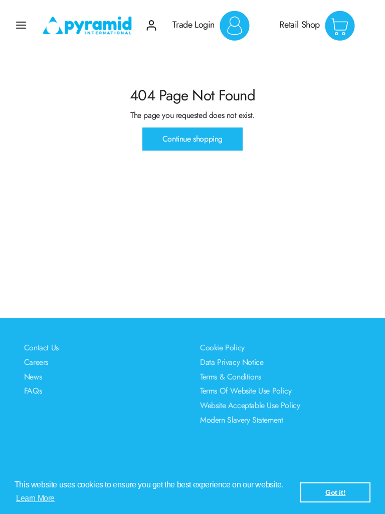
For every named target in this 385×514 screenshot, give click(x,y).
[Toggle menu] (21, 25)
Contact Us (41, 347)
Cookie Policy (222, 347)
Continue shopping (192, 139)
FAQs (33, 391)
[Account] (151, 21)
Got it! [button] (335, 492)
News (33, 376)
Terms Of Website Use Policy (245, 391)
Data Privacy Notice (231, 362)
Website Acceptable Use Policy (250, 405)
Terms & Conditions (230, 376)
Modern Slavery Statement (241, 420)
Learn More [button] (35, 498)
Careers (36, 362)
